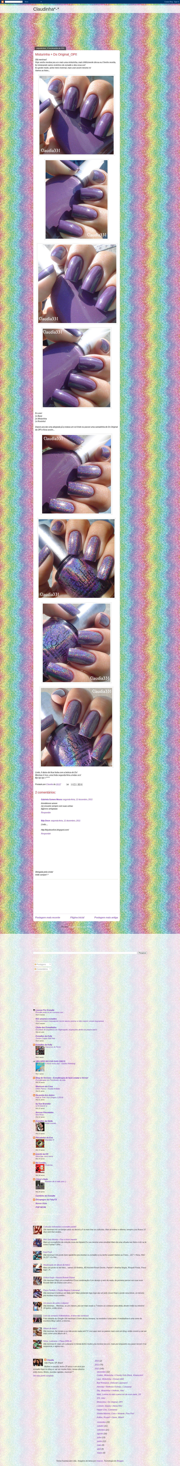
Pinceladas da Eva (44, 1138)
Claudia (50, 1360)
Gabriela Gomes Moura (51, 799)
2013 (97, 1361)
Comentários (42, 969)
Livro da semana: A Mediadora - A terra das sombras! (66, 1316)
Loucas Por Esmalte (45, 1010)
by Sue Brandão (43, 1104)
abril (99, 1449)
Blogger (120, 1461)
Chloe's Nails (42, 1179)
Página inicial (77, 917)
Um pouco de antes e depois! (56, 1303)
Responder (46, 812)
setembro (101, 1430)
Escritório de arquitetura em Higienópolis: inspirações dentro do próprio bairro (66, 1030)
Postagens (41, 964)
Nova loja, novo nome (44, 1156)
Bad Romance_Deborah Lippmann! (112, 1383)
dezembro (101, 1372)
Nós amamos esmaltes (46, 1019)
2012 (97, 1365)
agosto (100, 1434)
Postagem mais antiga (106, 917)
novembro (101, 1422)
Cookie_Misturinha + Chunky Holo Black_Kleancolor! (120, 1375)
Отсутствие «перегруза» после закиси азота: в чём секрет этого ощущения (70, 1021)
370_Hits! (101, 1398)
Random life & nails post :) (55, 1181)
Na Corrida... (41, 1163)
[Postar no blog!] (74, 784)
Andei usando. (50, 1123)
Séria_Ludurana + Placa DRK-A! (57, 1341)
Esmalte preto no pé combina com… (50, 1012)
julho (99, 1437)
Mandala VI (49, 1140)
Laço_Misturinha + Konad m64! (110, 1379)
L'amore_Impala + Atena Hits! (109, 1406)
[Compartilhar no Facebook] (79, 784)
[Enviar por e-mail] (72, 784)
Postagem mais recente (47, 917)
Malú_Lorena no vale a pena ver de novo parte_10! (119, 1394)
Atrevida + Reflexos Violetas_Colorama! (114, 1387)
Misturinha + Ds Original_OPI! (110, 1402)
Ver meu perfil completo (43, 1376)
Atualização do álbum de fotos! (56, 1265)
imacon (99, 1461)
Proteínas (49, 1165)
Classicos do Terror (53, 1047)
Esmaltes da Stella (44, 1121)
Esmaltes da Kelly (44, 1036)
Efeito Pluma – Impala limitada (48, 1089)
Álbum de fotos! (50, 1328)
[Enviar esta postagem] (67, 784)
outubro (100, 1426)
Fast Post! (47, 1252)
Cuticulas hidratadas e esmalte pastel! (59, 1227)
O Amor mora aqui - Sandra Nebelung (60, 1063)
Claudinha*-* (46, 9)
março (100, 1453)
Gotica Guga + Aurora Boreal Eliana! (59, 1278)
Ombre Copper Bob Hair (45, 1038)
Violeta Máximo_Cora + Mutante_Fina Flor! (115, 1413)
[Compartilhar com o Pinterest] (81, 784)
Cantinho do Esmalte (45, 1196)
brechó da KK (42, 1154)
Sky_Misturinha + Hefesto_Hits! (110, 1391)
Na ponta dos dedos (45, 1095)
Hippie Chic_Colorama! (107, 1410)
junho (99, 1441)
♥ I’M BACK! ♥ (41, 1106)
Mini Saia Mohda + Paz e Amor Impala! (60, 1239)
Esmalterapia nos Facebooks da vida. (51, 1080)
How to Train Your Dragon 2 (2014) (49, 1097)
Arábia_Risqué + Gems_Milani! (110, 1417)
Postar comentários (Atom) (80, 927)
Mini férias (40, 1115)
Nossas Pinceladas (45, 1112)
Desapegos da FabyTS (46, 1200)
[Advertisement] (76, 896)
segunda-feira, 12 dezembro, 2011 (78, 799)
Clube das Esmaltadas (46, 1027)
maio (99, 1445)
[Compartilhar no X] (77, 784)
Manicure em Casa (44, 1086)
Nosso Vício (41, 1203)
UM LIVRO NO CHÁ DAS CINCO (50, 1061)
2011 (97, 1369)
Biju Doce (45, 821)
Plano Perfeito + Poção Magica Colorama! (61, 1290)
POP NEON (41, 1207)
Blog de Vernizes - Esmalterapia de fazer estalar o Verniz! (62, 1078)
